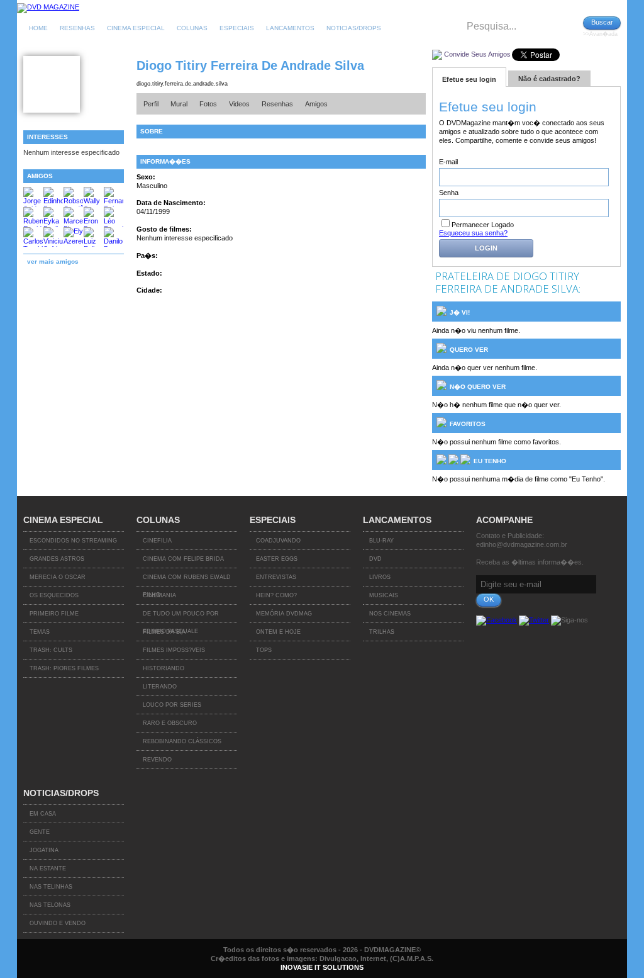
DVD (375, 559)
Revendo (157, 759)
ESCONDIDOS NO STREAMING (73, 540)
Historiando (163, 668)
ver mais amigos (53, 261)
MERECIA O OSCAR (58, 577)
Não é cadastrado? (549, 78)
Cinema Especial (136, 28)
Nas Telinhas (51, 887)
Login (486, 248)
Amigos (316, 104)
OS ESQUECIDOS (54, 595)
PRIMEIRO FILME (54, 613)
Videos (239, 104)
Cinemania (159, 595)
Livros (380, 577)
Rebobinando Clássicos (182, 741)
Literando (160, 686)
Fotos (208, 104)
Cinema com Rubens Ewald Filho (187, 580)
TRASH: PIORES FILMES (64, 668)
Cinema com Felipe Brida (183, 559)
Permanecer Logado (483, 224)
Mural (178, 104)
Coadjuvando (278, 540)
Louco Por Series (172, 705)
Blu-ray (381, 540)
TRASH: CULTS (51, 650)
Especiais (236, 28)
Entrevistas (276, 577)
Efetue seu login (469, 79)
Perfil (150, 104)
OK (489, 599)
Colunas (192, 28)
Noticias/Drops (353, 28)
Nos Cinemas (390, 613)
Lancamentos (290, 28)
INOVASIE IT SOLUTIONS (322, 967)
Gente (40, 832)
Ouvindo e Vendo (58, 923)
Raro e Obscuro (170, 723)
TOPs (264, 650)
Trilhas (381, 632)
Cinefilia (157, 540)
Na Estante (48, 868)
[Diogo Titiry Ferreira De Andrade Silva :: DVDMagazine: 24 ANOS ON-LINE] (48, 7)
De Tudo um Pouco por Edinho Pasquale (181, 616)
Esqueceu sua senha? (473, 233)
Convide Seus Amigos (477, 54)
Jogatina (44, 850)
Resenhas (77, 28)
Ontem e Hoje (278, 632)
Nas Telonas (50, 905)
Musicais (383, 595)
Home (38, 28)
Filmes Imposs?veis (174, 650)
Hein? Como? (276, 595)
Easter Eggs (276, 559)
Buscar (602, 22)
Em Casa (43, 814)
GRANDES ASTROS (57, 559)
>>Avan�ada (600, 34)
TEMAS (40, 632)
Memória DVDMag (284, 613)
